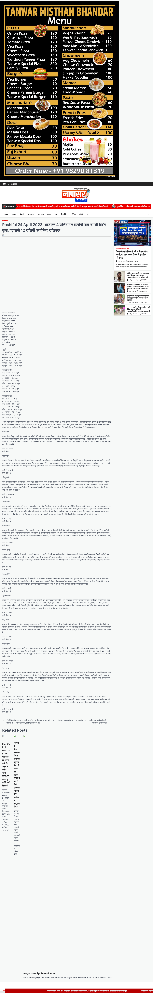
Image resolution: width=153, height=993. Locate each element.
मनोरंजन (73, 214)
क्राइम (49, 214)
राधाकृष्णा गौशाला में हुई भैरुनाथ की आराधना (39, 973)
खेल (56, 214)
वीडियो (81, 214)
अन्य (88, 214)
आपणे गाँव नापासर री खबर (122, 248)
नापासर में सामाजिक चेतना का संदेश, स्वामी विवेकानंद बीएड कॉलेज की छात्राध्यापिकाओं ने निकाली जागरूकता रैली (138, 309)
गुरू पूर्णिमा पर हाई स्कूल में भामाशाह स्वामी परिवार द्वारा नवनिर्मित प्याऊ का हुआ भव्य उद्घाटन (89, 206)
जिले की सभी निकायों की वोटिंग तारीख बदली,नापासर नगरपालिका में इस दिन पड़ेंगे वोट (132, 254)
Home (6, 214)
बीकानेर (22, 214)
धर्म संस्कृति (5, 220)
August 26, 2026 (132, 261)
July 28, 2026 (143, 314)
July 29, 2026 (143, 291)
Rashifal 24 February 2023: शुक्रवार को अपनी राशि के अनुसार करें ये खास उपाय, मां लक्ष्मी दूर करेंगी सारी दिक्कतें (6, 765)
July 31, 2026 (143, 280)
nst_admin (121, 261)
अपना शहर (31, 214)
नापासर (14, 214)
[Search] (148, 214)
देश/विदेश (64, 214)
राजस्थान (41, 214)
